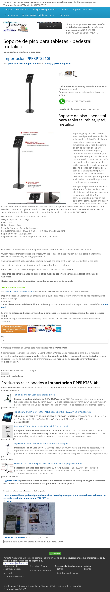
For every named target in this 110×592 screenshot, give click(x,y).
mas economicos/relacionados (19, 291)
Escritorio (64, 15)
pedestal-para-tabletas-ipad (38, 495)
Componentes (11, 15)
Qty (2, 336)
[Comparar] (7, 373)
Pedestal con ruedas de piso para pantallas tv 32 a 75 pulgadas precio (47, 463)
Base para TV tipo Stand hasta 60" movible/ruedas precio (41, 426)
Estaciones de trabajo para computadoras (36, 9)
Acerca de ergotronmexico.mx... (13, 574)
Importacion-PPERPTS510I (36, 498)
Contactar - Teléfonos (40, 570)
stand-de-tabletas (83, 495)
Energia (8, 9)
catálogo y (57, 63)
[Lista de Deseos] (3, 373)
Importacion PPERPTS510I (26, 58)
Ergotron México (11, 480)
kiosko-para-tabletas (13, 495)
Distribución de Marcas (68, 573)
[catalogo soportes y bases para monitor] (55, 518)
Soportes (64, 9)
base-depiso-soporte (63, 495)
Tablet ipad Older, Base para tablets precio (34, 394)
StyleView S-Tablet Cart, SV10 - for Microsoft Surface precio (42, 443)
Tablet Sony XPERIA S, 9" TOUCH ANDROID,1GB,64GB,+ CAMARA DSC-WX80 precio (52, 412)
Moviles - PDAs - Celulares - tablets (38, 15)
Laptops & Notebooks (83, 9)
